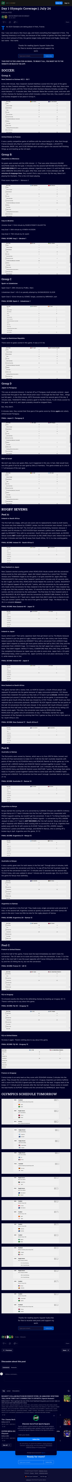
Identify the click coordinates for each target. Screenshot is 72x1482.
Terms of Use (29, 1445)
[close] (54, 1415)
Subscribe (36, 1439)
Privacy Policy (42, 1447)
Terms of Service (47, 1443)
